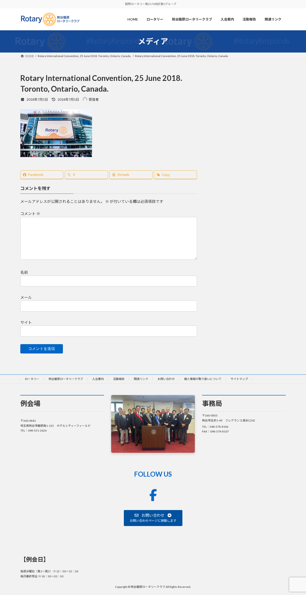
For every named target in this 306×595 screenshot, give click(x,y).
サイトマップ (239, 379)
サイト (26, 322)
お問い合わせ (166, 379)
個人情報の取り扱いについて (202, 379)
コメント (30, 213)
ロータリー (32, 379)
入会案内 (98, 379)
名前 (24, 272)
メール (26, 297)
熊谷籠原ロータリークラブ (66, 379)
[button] (153, 518)
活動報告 (119, 379)
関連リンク (141, 379)
